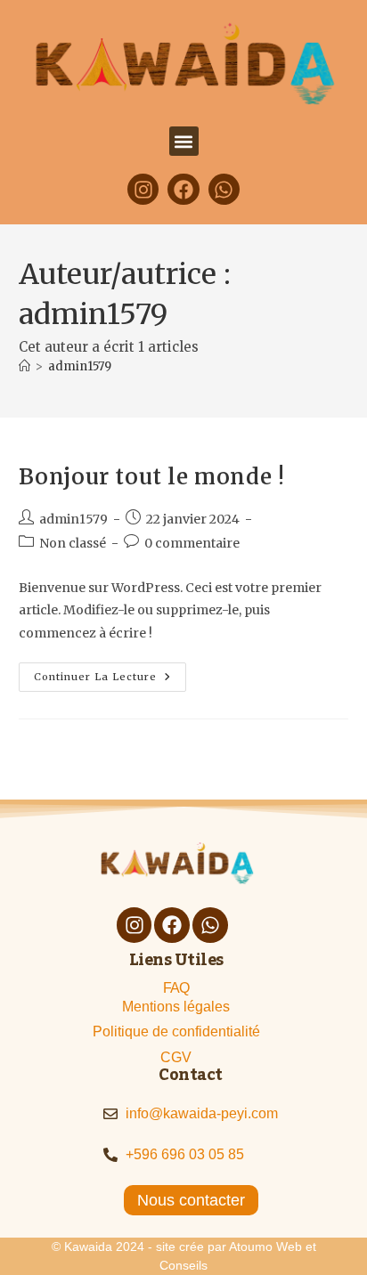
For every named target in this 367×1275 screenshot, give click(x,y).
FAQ (176, 987)
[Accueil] (24, 366)
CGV (176, 1057)
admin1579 (79, 366)
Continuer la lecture (110, 672)
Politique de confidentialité (176, 1031)
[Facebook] (183, 189)
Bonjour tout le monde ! (152, 477)
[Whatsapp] (224, 189)
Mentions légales (176, 1006)
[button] (184, 141)
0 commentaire (192, 543)
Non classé (72, 543)
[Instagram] (143, 189)
